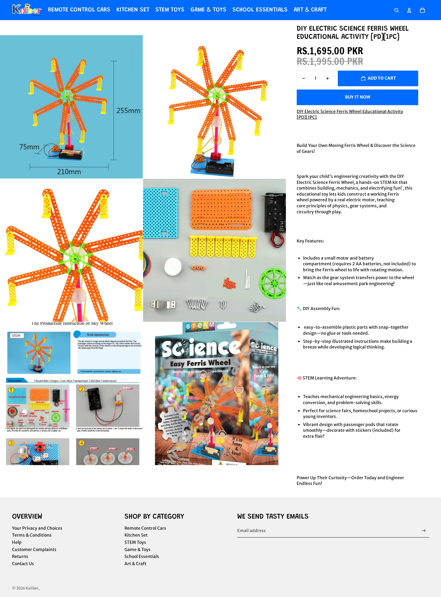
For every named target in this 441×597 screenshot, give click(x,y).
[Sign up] (423, 530)
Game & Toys (137, 549)
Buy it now (357, 97)
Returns (20, 556)
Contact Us (23, 563)
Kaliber (32, 588)
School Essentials (141, 556)
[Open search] (396, 10)
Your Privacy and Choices (37, 528)
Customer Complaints (34, 549)
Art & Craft (135, 563)
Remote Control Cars (145, 528)
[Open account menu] (409, 10)
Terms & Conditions (32, 535)
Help (17, 542)
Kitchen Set (136, 535)
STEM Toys (135, 542)
